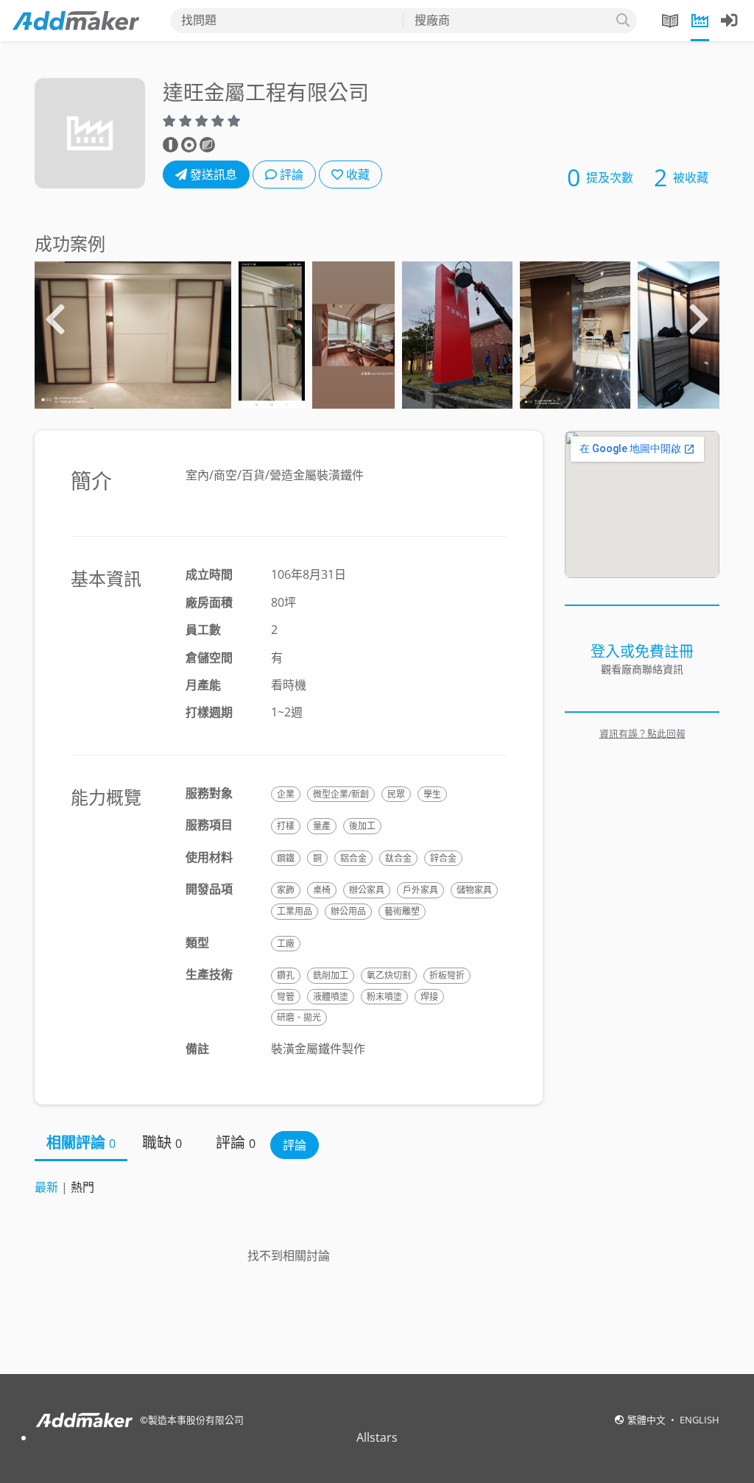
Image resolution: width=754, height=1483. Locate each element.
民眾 (396, 794)
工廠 (286, 943)
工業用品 (294, 911)
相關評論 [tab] (81, 1142)
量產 (322, 826)
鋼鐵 (286, 858)
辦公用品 (348, 911)
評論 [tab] (236, 1142)
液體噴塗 (330, 996)
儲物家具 (474, 890)
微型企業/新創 (341, 794)
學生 (432, 794)
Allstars (377, 1437)
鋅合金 (443, 858)
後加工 (362, 826)
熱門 (82, 1187)
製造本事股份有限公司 (196, 1419)
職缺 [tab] (162, 1142)
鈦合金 (398, 858)
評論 (290, 174)
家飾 (286, 890)
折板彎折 (447, 975)
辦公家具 (366, 890)
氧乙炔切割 (389, 975)
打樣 (286, 826)
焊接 (429, 996)
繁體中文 (647, 1419)
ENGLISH (699, 1419)
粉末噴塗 (384, 996)
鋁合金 (353, 858)
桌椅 (322, 890)
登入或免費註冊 (642, 651)
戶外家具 (420, 890)
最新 (46, 1187)
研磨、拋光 (299, 1017)
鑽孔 (286, 975)
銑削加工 (330, 975)
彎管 (286, 996)
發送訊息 (212, 174)
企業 (286, 794)
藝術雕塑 (402, 911)
